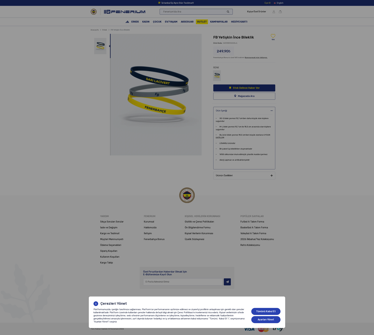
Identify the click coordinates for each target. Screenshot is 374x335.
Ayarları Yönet (266, 319)
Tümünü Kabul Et (266, 311)
